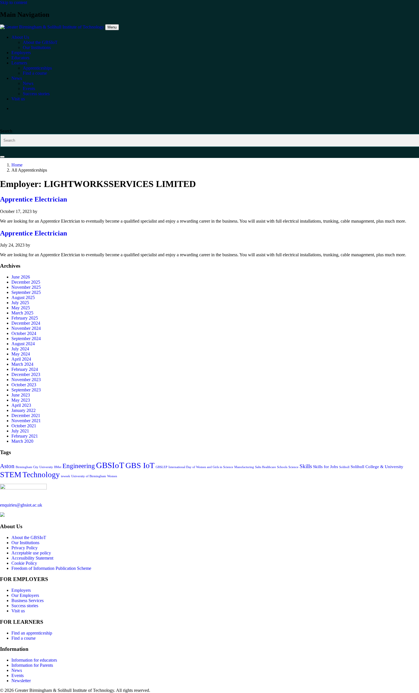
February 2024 (24, 369)
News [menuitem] (16, 78)
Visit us (18, 610)
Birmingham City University (34, 467)
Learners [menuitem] (19, 62)
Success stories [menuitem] (36, 93)
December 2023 (25, 374)
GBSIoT (110, 465)
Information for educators (34, 660)
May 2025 (20, 307)
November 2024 (26, 328)
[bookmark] (23, 487)
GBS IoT (139, 465)
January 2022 (23, 410)
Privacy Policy (24, 547)
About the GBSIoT (28, 537)
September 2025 (26, 292)
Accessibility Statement (32, 558)
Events (17, 675)
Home (17, 164)
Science (293, 467)
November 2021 (26, 420)
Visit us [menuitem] (18, 98)
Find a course (23, 638)
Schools (282, 467)
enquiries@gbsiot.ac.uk (21, 505)
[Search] (2, 157)
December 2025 (25, 282)
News (16, 670)
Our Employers (25, 595)
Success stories (24, 605)
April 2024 (21, 359)
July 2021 (20, 430)
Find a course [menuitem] (35, 73)
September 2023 (26, 389)
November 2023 (26, 379)
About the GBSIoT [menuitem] (40, 42)
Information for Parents (32, 665)
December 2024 (25, 323)
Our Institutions (25, 542)
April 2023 (21, 405)
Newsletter (21, 680)
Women (112, 476)
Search (6, 131)
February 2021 (24, 436)
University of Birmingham (88, 476)
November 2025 (26, 287)
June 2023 (20, 395)
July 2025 (20, 302)
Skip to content (13, 2)
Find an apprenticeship (31, 633)
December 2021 (25, 415)
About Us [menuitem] (20, 37)
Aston (7, 466)
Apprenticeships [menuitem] (37, 68)
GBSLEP (161, 467)
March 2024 (22, 364)
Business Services (27, 600)
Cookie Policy (24, 563)
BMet (57, 467)
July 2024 (20, 348)
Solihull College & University (377, 466)
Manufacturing (244, 467)
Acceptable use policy (31, 552)
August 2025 (23, 297)
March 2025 (22, 312)
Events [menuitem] (29, 88)
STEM (10, 474)
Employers (21, 590)
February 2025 (24, 318)
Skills (306, 466)
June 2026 (20, 277)
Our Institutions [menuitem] (37, 47)
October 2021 (23, 425)
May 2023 (20, 400)
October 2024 (23, 333)
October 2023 (23, 384)
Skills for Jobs (325, 466)
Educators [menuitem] (20, 57)
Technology (41, 474)
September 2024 (26, 338)
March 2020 (22, 441)
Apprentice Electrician (33, 199)
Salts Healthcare (265, 467)
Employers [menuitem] (21, 52)
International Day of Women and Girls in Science (200, 467)
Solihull (344, 467)
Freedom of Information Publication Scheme (51, 568)
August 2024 (23, 343)
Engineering (78, 466)
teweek (65, 476)
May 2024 (20, 353)
